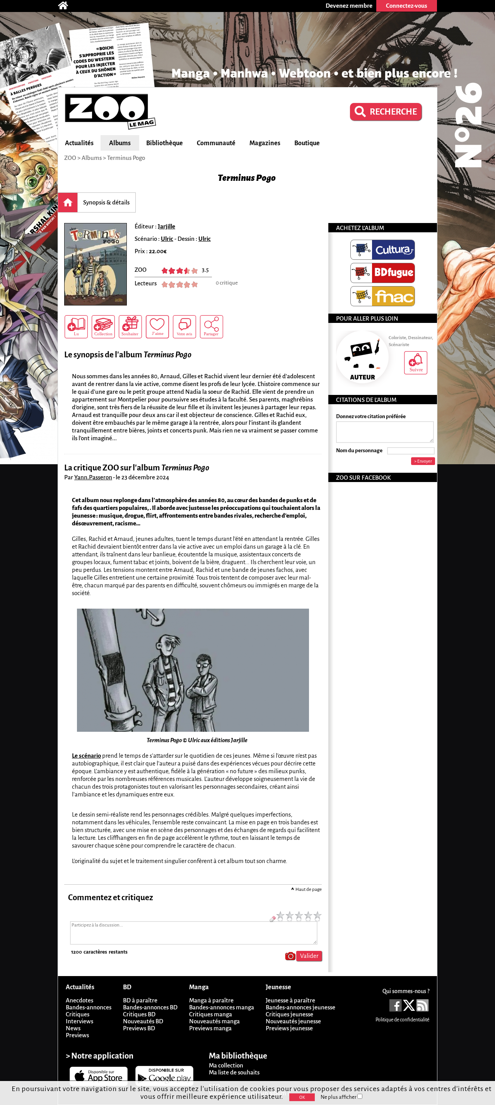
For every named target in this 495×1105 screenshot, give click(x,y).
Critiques (77, 1014)
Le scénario (86, 755)
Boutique (307, 143)
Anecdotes (79, 1000)
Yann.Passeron (93, 477)
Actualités (79, 143)
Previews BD (139, 1028)
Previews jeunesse (289, 1028)
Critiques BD (139, 1014)
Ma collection (226, 1065)
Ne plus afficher (339, 1097)
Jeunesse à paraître (290, 1000)
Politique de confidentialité (402, 1020)
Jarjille (166, 226)
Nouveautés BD (143, 1021)
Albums (120, 143)
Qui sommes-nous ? (405, 991)
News (73, 1028)
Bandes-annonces (88, 1007)
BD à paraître (140, 1000)
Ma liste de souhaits (234, 1072)
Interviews (79, 1021)
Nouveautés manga (214, 1021)
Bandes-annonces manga (221, 1007)
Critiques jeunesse (289, 1014)
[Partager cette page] (211, 326)
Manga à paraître (211, 1000)
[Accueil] (67, 6)
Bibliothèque (164, 143)
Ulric (167, 238)
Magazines (264, 143)
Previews (77, 1035)
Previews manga (210, 1028)
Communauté (216, 143)
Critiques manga (210, 1014)
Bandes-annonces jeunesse (300, 1007)
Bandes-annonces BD (150, 1007)
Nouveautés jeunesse (293, 1021)
